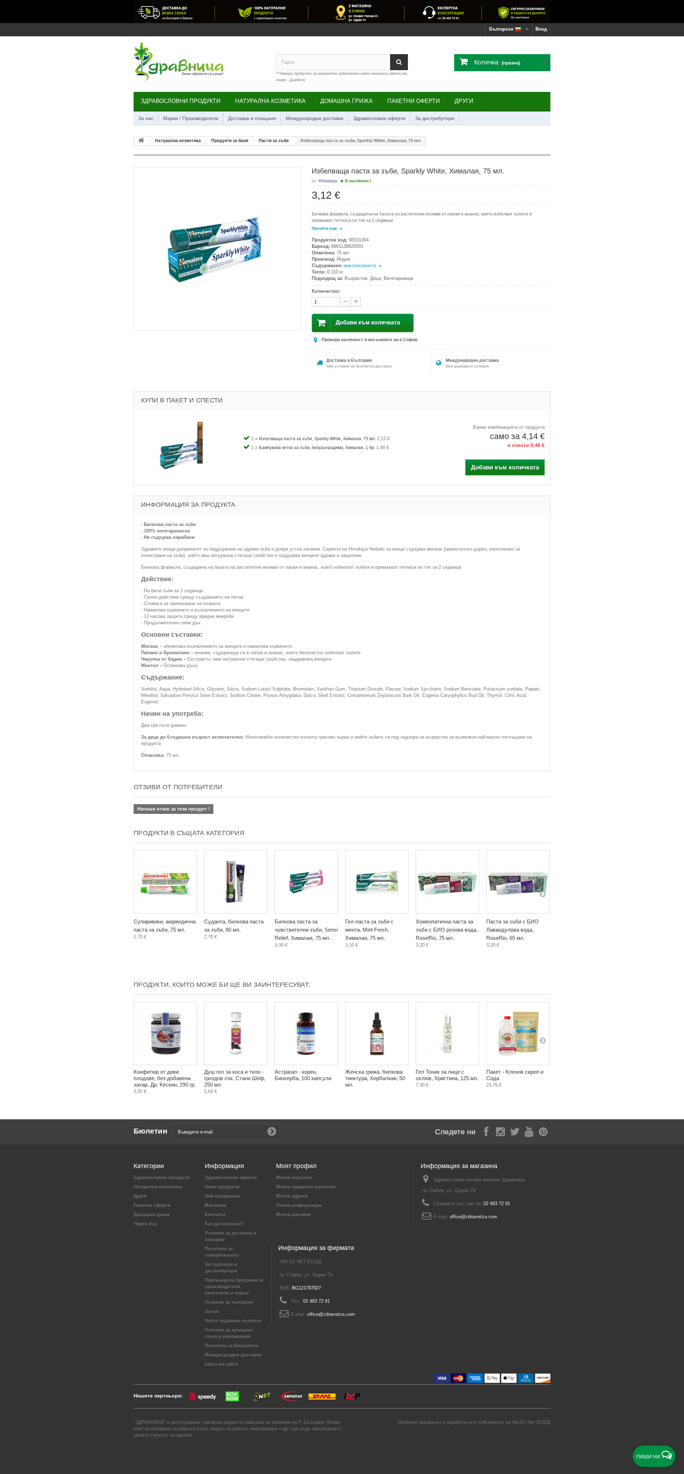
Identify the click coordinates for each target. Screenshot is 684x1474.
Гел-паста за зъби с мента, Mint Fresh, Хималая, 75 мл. (369, 929)
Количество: (326, 291)
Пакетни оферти (413, 101)
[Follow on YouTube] (529, 1131)
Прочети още (325, 228)
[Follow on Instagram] (500, 1131)
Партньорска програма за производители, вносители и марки (234, 1286)
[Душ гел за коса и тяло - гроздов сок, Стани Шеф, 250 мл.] (236, 1033)
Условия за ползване (229, 1302)
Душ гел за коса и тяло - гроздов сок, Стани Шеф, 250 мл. (234, 1078)
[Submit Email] (272, 1132)
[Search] (399, 62)
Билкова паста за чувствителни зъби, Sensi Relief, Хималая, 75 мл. (306, 929)
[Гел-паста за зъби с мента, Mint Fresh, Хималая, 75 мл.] (377, 881)
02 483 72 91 (496, 1203)
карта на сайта (221, 1364)
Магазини (215, 1205)
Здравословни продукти (181, 101)
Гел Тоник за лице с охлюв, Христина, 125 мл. (447, 1075)
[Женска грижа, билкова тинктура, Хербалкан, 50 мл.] (377, 1033)
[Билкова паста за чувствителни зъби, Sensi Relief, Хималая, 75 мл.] (306, 881)
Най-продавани (222, 1196)
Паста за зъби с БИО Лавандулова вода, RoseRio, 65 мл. (512, 929)
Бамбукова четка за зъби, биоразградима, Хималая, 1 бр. (317, 447)
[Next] (542, 893)
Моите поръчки (294, 1177)
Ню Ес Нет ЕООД (531, 1422)
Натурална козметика (270, 101)
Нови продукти (222, 1186)
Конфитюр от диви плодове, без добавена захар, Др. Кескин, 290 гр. (165, 1078)
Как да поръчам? (224, 1223)
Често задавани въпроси (233, 1320)
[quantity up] (345, 302)
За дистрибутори (434, 118)
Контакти (215, 1214)
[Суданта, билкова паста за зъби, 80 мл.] (236, 881)
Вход (541, 29)
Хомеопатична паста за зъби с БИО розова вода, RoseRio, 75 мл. (447, 929)
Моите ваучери (293, 1214)
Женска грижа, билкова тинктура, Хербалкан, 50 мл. (375, 1078)
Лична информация (299, 1205)
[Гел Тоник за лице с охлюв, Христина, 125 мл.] (447, 1033)
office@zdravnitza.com (473, 1216)
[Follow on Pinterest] (543, 1131)
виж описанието (360, 265)
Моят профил (296, 1166)
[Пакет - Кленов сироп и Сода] (518, 1033)
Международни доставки (314, 118)
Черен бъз (145, 1223)
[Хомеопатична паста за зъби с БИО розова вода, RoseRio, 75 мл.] (447, 881)
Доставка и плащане (252, 118)
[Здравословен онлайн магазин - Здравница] (199, 62)
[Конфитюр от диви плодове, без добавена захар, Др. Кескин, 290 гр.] (165, 1033)
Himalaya (327, 180)
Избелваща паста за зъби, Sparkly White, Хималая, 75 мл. (318, 438)
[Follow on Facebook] (486, 1131)
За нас (146, 118)
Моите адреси (292, 1196)
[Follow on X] (514, 1131)
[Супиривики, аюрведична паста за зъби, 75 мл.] (165, 881)
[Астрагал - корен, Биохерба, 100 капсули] (306, 1033)
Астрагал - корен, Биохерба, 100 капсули (303, 1075)
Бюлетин (150, 1131)
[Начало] (141, 140)
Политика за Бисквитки (231, 1345)
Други (464, 101)
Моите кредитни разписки (306, 1186)
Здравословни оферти (379, 118)
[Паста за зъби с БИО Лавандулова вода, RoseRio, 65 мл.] (518, 881)
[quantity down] (356, 302)
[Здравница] (342, 11)
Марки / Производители (190, 118)
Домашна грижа (346, 101)
